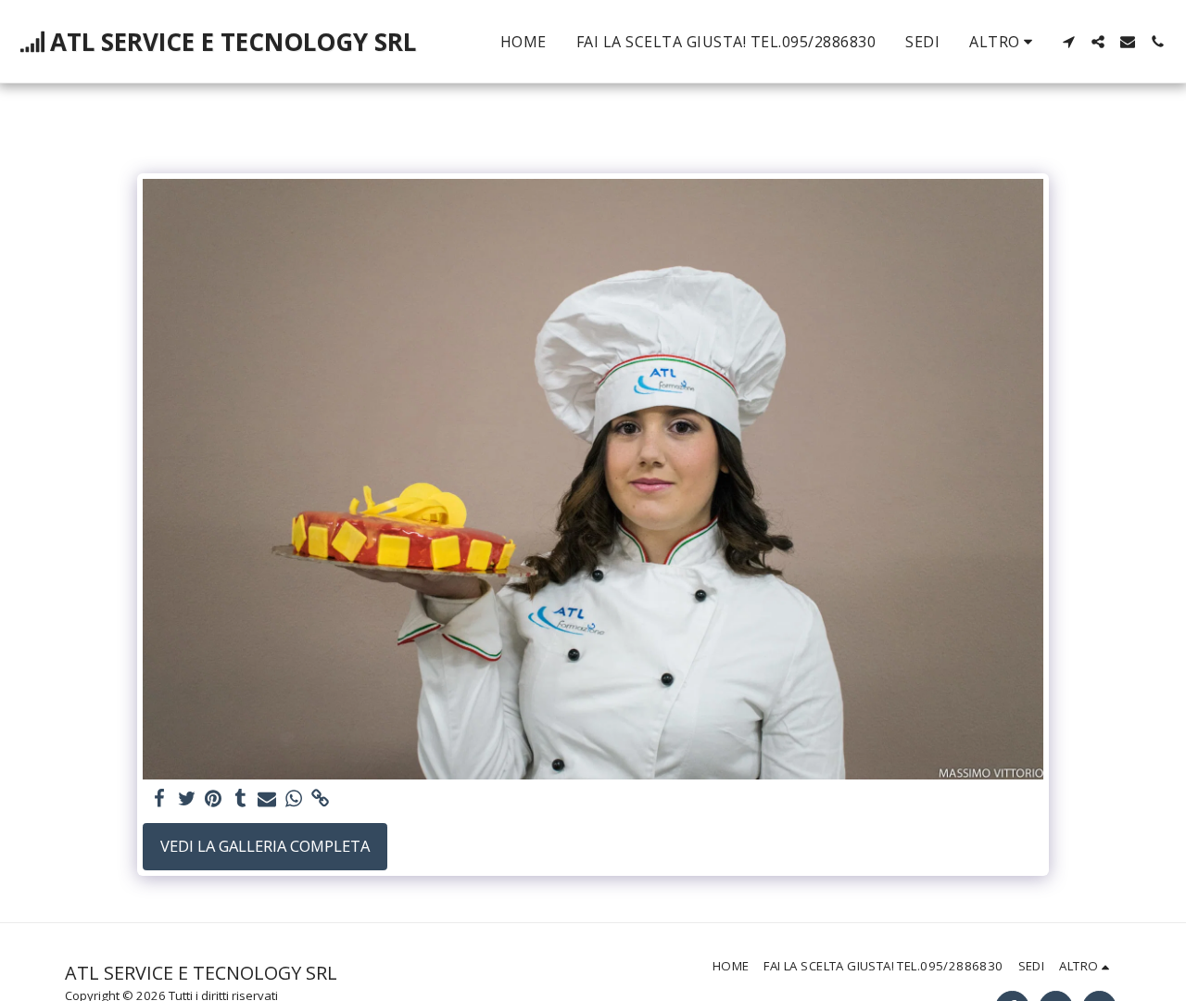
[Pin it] (213, 799)
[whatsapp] (294, 799)
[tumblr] (240, 799)
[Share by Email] (267, 799)
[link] (320, 799)
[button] (1068, 41)
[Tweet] (186, 799)
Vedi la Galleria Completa (265, 845)
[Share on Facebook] (160, 799)
